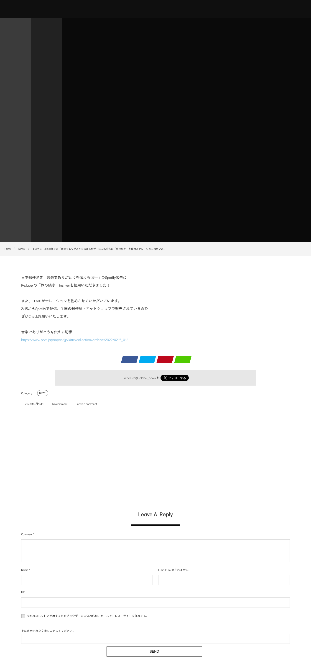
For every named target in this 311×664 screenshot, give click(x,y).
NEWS (42, 393)
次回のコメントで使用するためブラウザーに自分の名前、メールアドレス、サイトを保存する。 (88, 616)
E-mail (162, 570)
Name (24, 570)
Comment (27, 534)
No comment (59, 404)
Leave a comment (86, 404)
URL (23, 592)
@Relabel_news (145, 378)
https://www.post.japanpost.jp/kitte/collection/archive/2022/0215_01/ (74, 339)
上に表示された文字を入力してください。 (48, 631)
